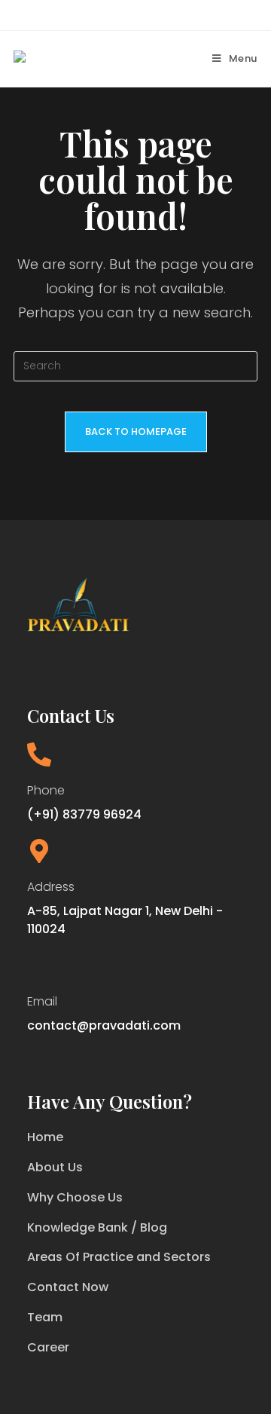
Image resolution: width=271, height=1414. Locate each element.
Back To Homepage (136, 431)
